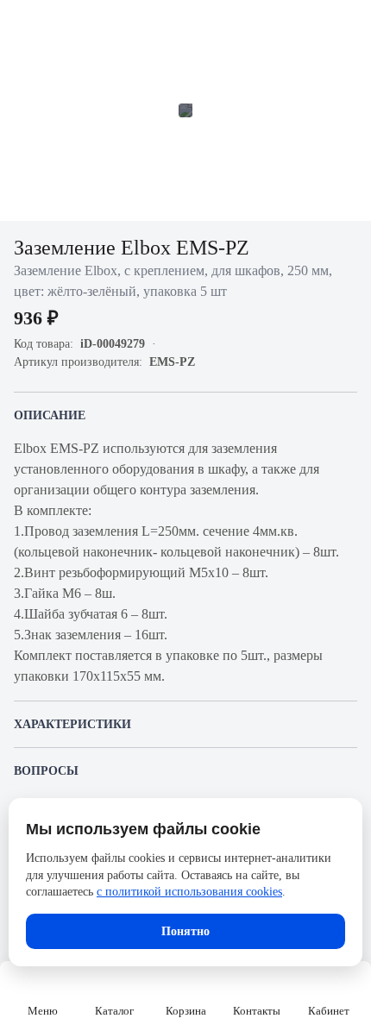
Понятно (185, 931)
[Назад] (24, 24)
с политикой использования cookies (189, 891)
